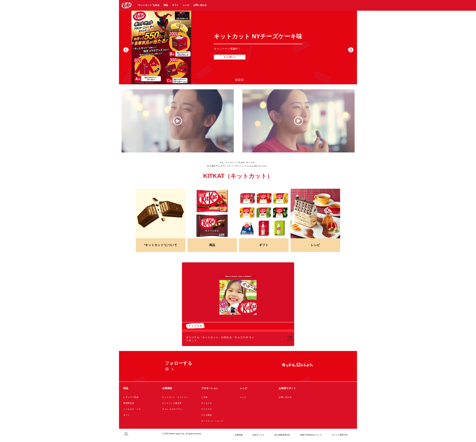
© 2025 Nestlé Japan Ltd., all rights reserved (181, 434)
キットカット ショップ (212, 421)
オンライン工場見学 (172, 403)
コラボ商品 (206, 415)
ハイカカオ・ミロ (132, 409)
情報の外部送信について (311, 435)
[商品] (212, 213)
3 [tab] (239, 80)
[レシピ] (315, 213)
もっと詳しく (230, 57)
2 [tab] (236, 80)
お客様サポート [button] (287, 388)
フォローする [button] (178, 363)
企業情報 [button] (167, 388)
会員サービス (258, 435)
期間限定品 (128, 403)
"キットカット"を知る (148, 5)
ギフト (175, 5)
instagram (167, 369)
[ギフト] (264, 213)
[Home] (126, 5)
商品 (166, 5)
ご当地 (204, 397)
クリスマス (206, 409)
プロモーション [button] (209, 388)
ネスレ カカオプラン (172, 409)
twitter (172, 369)
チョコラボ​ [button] (195, 325)
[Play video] (177, 120)
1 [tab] (233, 80)
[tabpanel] (238, 47)
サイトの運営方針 (340, 435)
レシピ (186, 5)
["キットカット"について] (160, 213)
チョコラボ (206, 403)
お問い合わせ (200, 5)
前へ (126, 49)
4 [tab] (242, 80)
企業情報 (239, 435)
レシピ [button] (243, 388)
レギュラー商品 (131, 397)
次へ (350, 49)
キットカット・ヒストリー (175, 397)
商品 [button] (125, 388)
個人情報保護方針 (282, 435)
